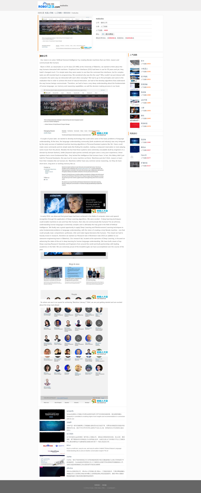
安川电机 (144, 76)
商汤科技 (144, 123)
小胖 (142, 108)
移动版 (104, 485)
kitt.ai (68, 445)
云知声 (69, 422)
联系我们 (97, 485)
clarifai (69, 457)
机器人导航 (49, 13)
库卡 (142, 61)
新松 (142, 115)
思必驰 (143, 92)
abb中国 (144, 100)
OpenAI (144, 155)
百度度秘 (144, 84)
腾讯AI (143, 147)
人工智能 (58, 13)
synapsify (70, 411)
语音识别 (67, 13)
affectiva (70, 468)
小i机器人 (144, 69)
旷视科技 (144, 163)
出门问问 (70, 434)
